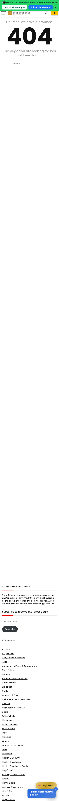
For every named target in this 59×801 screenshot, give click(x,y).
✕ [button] (56, 789)
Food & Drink (8, 728)
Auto (4, 661)
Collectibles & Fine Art (13, 707)
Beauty (6, 674)
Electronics (8, 720)
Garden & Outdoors (12, 745)
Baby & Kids (8, 670)
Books (5, 690)
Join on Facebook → (40, 7)
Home (5, 778)
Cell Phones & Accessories (16, 699)
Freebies (6, 736)
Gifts (4, 749)
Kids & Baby (8, 791)
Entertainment (10, 724)
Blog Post (7, 686)
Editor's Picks (8, 716)
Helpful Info (8, 770)
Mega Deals (8, 799)
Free (4, 732)
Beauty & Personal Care (14, 678)
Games (6, 741)
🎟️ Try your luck (46, 785)
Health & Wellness (11, 761)
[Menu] (3, 13)
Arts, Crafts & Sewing (13, 657)
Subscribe (10, 629)
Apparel (6, 649)
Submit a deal (54, 13)
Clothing (6, 703)
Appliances (8, 653)
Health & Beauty (10, 757)
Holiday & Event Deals (13, 774)
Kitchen (6, 795)
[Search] (46, 13)
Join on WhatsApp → (14, 7)
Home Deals (8, 782)
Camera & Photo (11, 695)
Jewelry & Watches (12, 786)
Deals (5, 711)
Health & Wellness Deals (15, 766)
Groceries (7, 753)
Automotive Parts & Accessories (19, 665)
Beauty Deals (9, 682)
